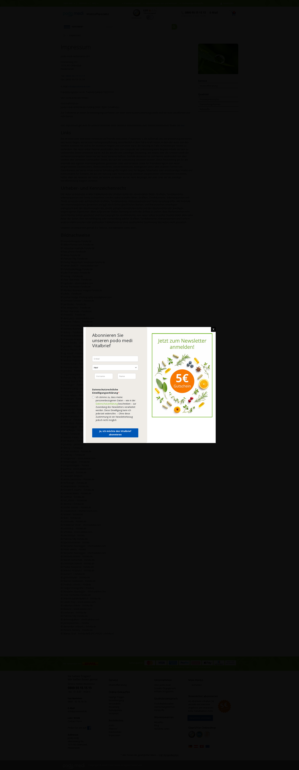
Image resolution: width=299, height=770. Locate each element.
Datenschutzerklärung (107, 403)
